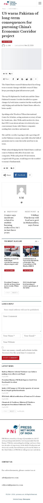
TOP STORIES (7, 41)
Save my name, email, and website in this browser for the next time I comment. (19, 351)
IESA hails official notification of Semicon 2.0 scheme (21, 396)
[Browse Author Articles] (21, 189)
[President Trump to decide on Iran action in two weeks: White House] (12, 274)
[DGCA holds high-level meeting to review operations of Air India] (31, 274)
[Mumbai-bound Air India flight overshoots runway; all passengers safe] (12, 251)
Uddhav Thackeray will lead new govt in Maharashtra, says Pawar (31, 220)
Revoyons (26, 499)
